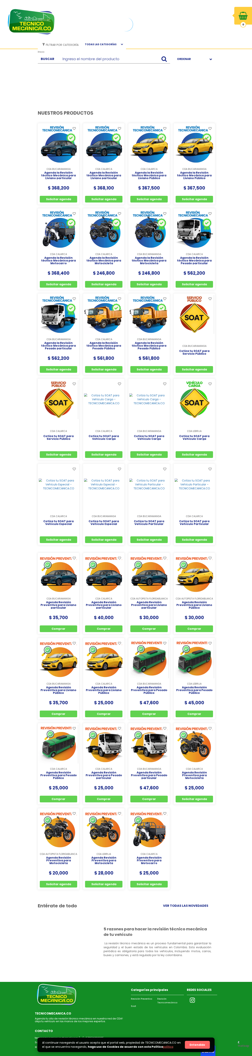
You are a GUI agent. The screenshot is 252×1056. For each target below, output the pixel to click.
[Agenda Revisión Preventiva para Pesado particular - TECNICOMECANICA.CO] (103, 743)
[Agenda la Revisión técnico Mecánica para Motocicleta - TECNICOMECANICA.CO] (103, 229)
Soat (133, 1006)
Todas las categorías (101, 44)
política (168, 1047)
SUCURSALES (140, 15)
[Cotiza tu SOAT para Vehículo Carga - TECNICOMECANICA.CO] (103, 399)
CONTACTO (187, 15)
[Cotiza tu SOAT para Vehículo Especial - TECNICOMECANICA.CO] (58, 484)
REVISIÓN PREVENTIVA (106, 15)
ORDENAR (184, 59)
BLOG (173, 15)
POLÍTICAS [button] (158, 15)
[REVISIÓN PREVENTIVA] (67, 83)
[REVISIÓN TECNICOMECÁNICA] (126, 83)
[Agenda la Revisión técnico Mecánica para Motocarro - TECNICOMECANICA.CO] (58, 229)
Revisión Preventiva (141, 998)
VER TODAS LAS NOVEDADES (185, 905)
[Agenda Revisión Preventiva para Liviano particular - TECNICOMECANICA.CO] (58, 573)
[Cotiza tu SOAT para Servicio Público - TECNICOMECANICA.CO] (194, 314)
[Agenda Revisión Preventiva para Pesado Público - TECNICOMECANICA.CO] (149, 658)
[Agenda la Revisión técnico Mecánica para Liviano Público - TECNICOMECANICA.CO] (149, 144)
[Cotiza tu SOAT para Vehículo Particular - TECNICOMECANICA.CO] (149, 484)
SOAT (126, 15)
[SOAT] (185, 83)
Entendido (197, 1045)
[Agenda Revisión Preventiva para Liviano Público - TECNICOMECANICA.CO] (194, 573)
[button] (214, 16)
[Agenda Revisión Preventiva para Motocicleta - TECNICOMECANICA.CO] (194, 743)
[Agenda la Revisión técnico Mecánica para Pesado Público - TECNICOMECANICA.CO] (103, 314)
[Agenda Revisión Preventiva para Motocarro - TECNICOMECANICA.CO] (149, 829)
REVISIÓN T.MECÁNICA (77, 15)
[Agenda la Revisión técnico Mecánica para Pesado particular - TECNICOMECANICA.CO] (194, 229)
